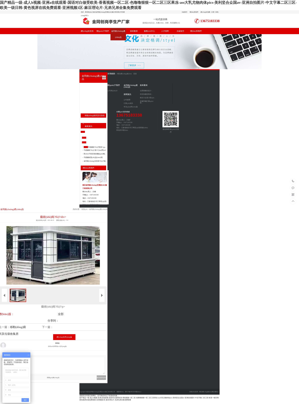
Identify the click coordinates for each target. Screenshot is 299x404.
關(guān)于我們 (103, 31)
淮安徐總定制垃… (146, 94)
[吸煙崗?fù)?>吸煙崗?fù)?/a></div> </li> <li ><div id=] (95, 111)
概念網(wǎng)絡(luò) (205, 392)
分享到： (53, 320)
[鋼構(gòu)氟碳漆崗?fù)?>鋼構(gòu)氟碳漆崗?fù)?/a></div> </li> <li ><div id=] (95, 90)
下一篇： (47, 327)
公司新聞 (127, 100)
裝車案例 (134, 31)
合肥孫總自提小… (146, 91)
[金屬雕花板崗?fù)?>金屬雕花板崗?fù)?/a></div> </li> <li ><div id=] (95, 94)
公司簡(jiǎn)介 (112, 91)
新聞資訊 (127, 94)
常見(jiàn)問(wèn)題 (131, 107)
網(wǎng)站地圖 (205, 12)
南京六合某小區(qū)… (148, 98)
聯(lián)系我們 (194, 12)
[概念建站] (215, 392)
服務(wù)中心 (149, 31)
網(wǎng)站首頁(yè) (87, 34)
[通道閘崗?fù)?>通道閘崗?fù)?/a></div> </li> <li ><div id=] (95, 107)
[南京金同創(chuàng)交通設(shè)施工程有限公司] (105, 25)
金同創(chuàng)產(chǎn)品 (118, 34)
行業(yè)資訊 (128, 103)
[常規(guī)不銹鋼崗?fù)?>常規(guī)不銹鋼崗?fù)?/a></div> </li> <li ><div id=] (95, 86)
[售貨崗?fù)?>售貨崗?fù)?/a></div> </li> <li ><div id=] (95, 103)
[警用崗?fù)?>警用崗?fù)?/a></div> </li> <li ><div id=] (95, 99)
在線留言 (184, 12)
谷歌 (216, 12)
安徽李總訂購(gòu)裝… (146, 102)
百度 (213, 12)
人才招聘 (165, 31)
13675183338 (293, 181)
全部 (61, 314)
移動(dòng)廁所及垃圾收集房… (95, 116)
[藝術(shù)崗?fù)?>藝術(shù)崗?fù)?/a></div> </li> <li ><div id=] (95, 121)
